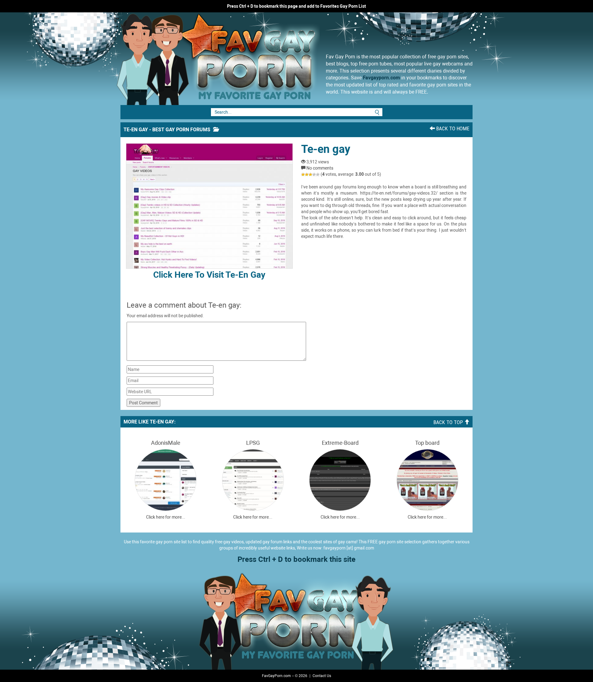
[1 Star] (303, 174)
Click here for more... (165, 517)
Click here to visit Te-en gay (209, 275)
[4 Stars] (314, 174)
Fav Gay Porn (267, 58)
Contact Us (322, 676)
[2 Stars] (307, 174)
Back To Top (448, 422)
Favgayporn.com (381, 78)
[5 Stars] (318, 174)
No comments (319, 168)
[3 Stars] (310, 174)
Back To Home (452, 128)
